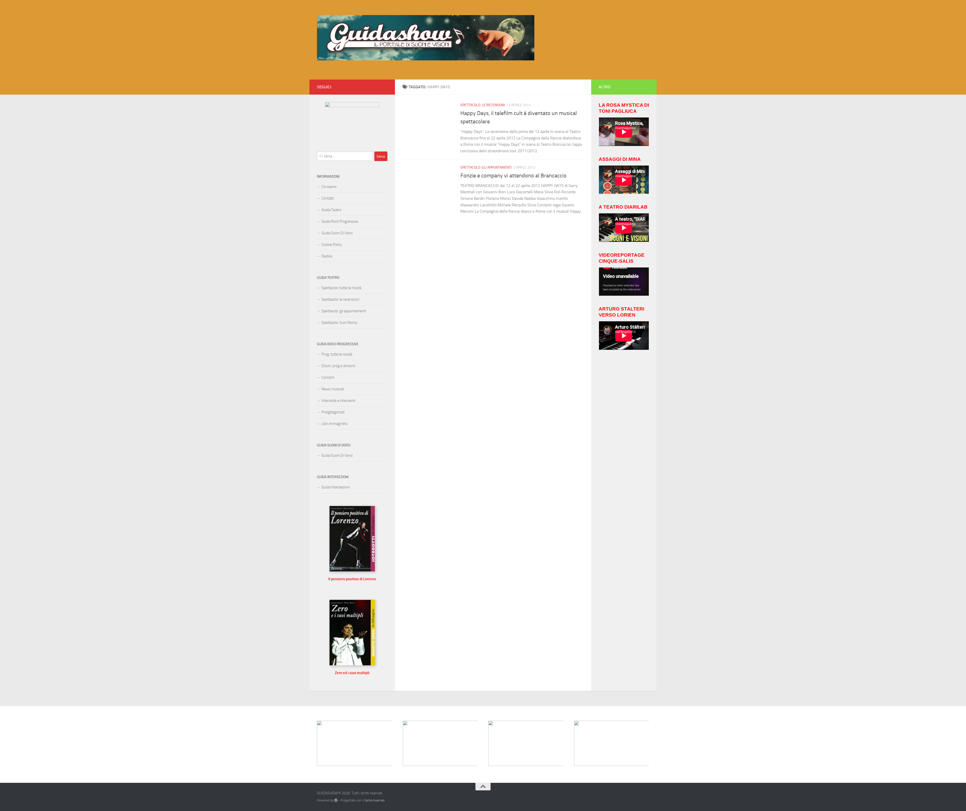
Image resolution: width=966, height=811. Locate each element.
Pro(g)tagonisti (333, 412)
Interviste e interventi (338, 400)
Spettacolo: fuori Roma (339, 322)
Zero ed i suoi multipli (352, 673)
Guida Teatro (331, 210)
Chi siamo (329, 186)
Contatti (327, 198)
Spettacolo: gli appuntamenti (485, 167)
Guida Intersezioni (335, 487)
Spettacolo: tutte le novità (341, 288)
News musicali (332, 389)
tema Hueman (375, 800)
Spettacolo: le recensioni (482, 105)
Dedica (326, 256)
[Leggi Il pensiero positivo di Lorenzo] (352, 570)
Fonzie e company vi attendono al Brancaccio (513, 175)
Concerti (327, 377)
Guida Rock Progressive (339, 221)
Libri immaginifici (334, 423)
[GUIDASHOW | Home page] (425, 37)
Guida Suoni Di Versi (337, 233)
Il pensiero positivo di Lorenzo (352, 579)
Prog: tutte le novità (336, 354)
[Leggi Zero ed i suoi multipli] (352, 664)
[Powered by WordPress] (336, 800)
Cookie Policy (331, 244)
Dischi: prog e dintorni (338, 366)
